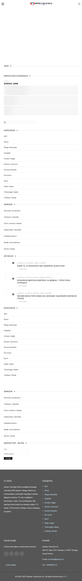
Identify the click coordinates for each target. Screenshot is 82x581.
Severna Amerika (10, 170)
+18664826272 (51, 565)
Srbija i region (9, 186)
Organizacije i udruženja (12, 230)
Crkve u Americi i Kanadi (12, 223)
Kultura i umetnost (11, 164)
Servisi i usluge (9, 249)
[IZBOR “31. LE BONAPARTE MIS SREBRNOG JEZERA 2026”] (9, 266)
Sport (6, 181)
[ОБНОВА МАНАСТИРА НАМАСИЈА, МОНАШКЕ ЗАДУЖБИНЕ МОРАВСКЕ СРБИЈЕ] (9, 297)
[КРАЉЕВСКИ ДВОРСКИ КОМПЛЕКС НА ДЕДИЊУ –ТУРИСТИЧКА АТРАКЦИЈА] (9, 281)
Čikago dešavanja (10, 147)
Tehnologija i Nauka (11, 192)
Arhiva (6, 142)
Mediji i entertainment (12, 243)
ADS (5, 136)
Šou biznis (7, 175)
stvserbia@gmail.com (56, 559)
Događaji (7, 153)
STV (65, 576)
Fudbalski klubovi (10, 236)
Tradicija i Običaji (10, 198)
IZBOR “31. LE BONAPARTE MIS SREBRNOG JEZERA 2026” (41, 266)
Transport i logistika (11, 217)
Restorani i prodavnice (12, 211)
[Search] (79, 4)
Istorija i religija (9, 159)
